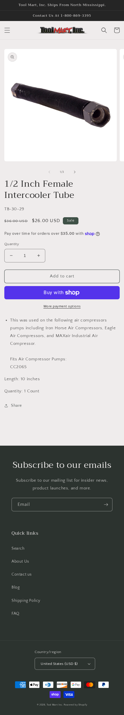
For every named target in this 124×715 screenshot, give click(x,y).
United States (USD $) (59, 664)
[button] (7, 30)
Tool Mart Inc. (55, 704)
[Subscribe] (105, 504)
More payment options (62, 306)
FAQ (16, 613)
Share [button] (16, 405)
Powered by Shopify (75, 704)
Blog (16, 587)
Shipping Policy (26, 600)
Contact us (22, 574)
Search (18, 548)
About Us (20, 561)
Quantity (11, 244)
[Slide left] (49, 172)
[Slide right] (74, 172)
